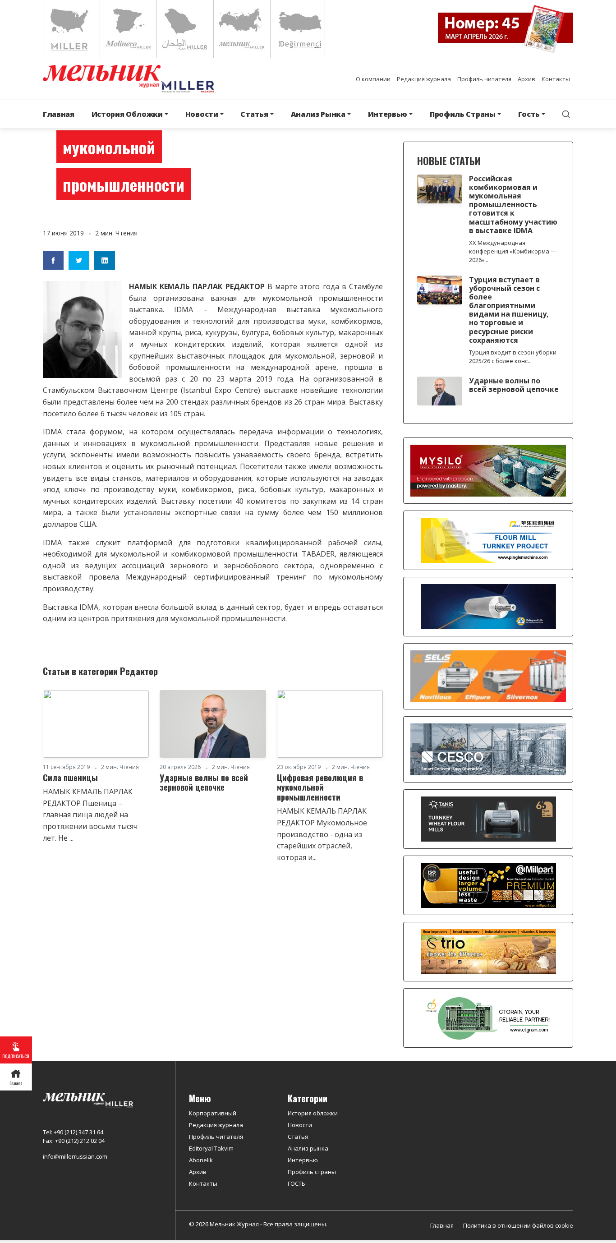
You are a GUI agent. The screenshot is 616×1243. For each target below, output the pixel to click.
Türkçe (298, 29)
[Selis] (488, 676)
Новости (300, 1125)
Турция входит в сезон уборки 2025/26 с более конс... (512, 356)
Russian (241, 29)
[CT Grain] (488, 1017)
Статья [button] (254, 114)
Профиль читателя (484, 79)
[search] (566, 114)
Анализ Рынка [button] (318, 114)
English (70, 29)
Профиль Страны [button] (463, 114)
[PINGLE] (488, 540)
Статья (298, 1137)
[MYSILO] (488, 470)
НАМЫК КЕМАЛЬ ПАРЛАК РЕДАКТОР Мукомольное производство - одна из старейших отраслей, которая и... (322, 834)
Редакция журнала (424, 79)
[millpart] (488, 885)
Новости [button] (201, 114)
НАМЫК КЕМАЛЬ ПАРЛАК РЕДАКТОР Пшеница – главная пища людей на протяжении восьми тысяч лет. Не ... (90, 814)
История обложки (313, 1113)
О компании (373, 79)
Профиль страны (312, 1172)
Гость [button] (529, 114)
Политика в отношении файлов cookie (518, 1225)
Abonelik (201, 1160)
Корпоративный (212, 1113)
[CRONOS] (488, 606)
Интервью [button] (387, 114)
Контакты (556, 79)
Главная (58, 114)
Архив (526, 79)
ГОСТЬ (296, 1183)
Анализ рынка (308, 1148)
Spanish (127, 29)
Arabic (184, 29)
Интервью (303, 1160)
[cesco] (488, 749)
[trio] (488, 951)
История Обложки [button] (127, 114)
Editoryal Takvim (211, 1148)
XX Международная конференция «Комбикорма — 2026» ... (512, 251)
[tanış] (488, 819)
